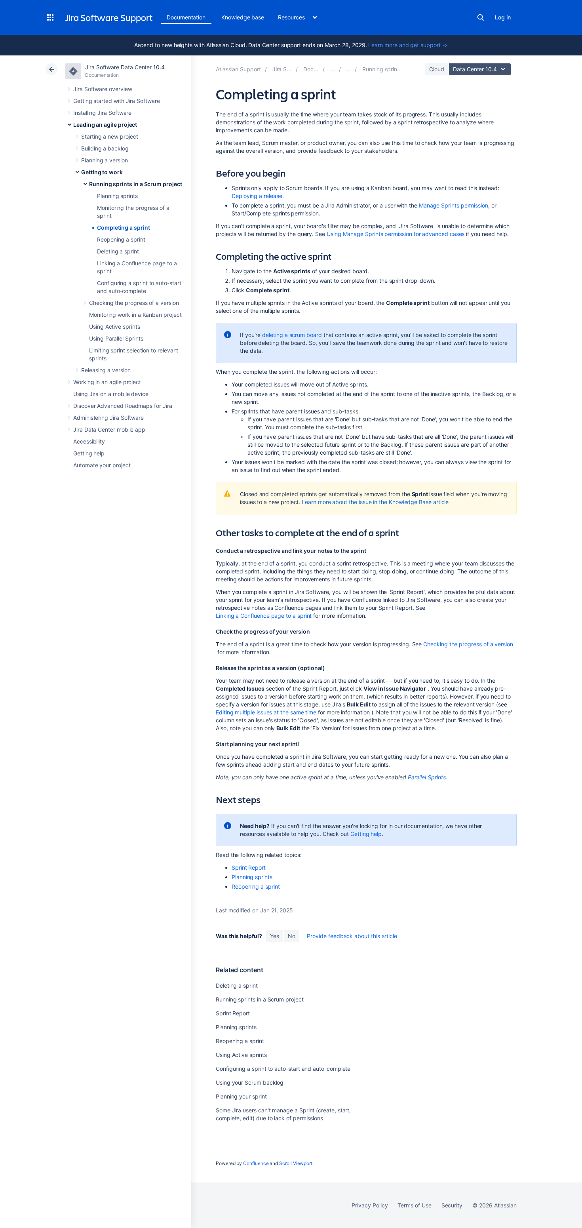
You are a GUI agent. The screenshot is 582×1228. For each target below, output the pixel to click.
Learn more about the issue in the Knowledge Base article (375, 502)
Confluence (255, 1163)
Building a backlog (105, 148)
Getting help (89, 453)
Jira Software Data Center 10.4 (125, 67)
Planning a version (104, 160)
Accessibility (89, 441)
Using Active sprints (114, 326)
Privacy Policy (370, 1205)
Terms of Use (414, 1205)
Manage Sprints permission (453, 205)
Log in (503, 17)
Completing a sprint (123, 227)
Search (480, 17)
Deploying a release (257, 195)
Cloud (436, 69)
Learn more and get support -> (408, 45)
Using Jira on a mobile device (110, 393)
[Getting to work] (348, 69)
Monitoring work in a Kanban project (135, 314)
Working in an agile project (107, 382)
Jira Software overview (102, 89)
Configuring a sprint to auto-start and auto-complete (283, 1068)
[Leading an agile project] (332, 69)
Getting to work (102, 172)
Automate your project (102, 465)
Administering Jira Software (108, 417)
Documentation (186, 17)
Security (451, 1205)
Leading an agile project (105, 124)
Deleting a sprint (118, 251)
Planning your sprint (241, 1096)
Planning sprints (117, 195)
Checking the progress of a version (134, 302)
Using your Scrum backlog (249, 1082)
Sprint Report (249, 867)
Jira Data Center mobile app (109, 429)
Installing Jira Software (102, 112)
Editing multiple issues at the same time (266, 712)
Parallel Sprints (427, 777)
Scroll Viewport (295, 1163)
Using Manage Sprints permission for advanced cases (396, 233)
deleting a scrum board (291, 334)
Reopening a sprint (121, 239)
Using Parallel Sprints (116, 338)
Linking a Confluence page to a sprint (264, 615)
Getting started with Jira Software (116, 100)
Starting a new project (109, 136)
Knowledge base (242, 17)
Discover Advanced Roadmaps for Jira (122, 405)
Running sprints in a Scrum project (135, 184)
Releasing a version (106, 370)
